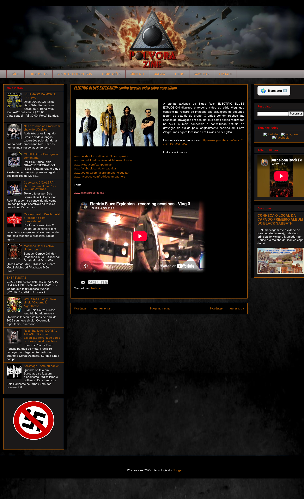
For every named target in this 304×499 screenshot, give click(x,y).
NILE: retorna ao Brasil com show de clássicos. (42, 127)
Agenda (159, 74)
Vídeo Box (137, 74)
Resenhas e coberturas (74, 74)
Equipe (179, 74)
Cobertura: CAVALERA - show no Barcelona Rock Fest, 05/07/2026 (40, 186)
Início (15, 74)
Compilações (111, 74)
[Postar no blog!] (94, 282)
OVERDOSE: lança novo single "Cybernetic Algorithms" (40, 302)
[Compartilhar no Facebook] (102, 282)
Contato (225, 74)
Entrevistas (38, 74)
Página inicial (160, 308)
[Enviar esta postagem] (83, 282)
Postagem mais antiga (227, 308)
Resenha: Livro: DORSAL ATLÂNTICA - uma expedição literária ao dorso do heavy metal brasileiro (42, 336)
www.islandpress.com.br (89, 192)
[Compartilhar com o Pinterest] (106, 282)
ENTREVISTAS (16, 277)
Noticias (96, 288)
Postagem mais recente (92, 308)
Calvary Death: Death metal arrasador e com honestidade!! (42, 218)
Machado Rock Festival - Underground (40, 247)
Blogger (177, 470)
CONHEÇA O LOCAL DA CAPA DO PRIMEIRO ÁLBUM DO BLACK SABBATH (280, 219)
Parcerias (201, 74)
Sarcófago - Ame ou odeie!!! (42, 365)
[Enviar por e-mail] (90, 282)
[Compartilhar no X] (98, 282)
